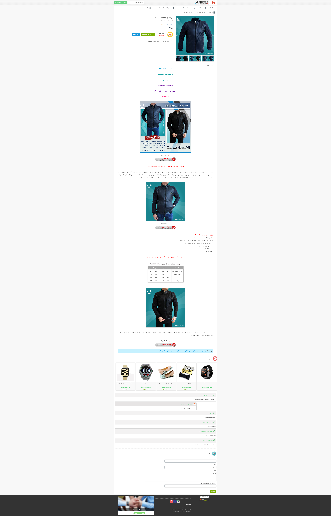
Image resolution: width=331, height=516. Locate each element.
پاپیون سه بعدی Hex (187, 383)
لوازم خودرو (178, 8)
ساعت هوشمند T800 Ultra (207, 383)
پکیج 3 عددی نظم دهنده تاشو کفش (166, 383)
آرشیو (210, 359)
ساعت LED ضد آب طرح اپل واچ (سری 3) (125, 383)
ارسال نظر (213, 491)
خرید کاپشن (194, 351)
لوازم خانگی (211, 8)
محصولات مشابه (199, 12)
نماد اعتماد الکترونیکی (186, 507)
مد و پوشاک (168, 8)
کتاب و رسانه (145, 8)
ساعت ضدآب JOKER (146, 383)
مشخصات (210, 12)
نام (215, 457)
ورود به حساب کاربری (139, 513)
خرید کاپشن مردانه (186, 351)
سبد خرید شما (120, 2)
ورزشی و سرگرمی (157, 8)
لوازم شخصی (200, 8)
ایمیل (215, 464)
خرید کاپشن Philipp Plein (166, 351)
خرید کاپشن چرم (177, 351)
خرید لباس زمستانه (202, 351)
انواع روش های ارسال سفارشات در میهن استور (181, 509)
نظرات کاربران (187, 12)
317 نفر (134, 34)
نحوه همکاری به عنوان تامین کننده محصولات (182, 511)
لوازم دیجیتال (189, 8)
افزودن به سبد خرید (146, 34)
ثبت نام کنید (130, 513)
